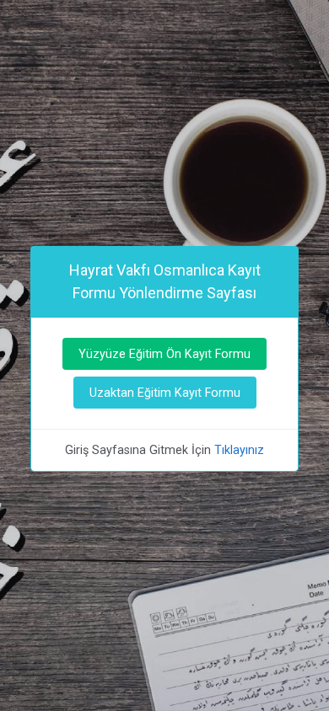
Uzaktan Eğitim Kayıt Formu (164, 392)
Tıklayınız (239, 450)
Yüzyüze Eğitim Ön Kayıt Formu (164, 354)
